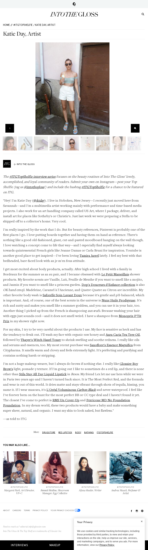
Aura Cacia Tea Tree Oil (123, 334)
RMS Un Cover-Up (65, 400)
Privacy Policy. (106, 545)
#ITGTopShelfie (23, 25)
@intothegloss (34, 187)
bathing (89, 432)
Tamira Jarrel (89, 255)
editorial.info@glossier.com (33, 526)
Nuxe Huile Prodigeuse (118, 300)
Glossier (74, 4)
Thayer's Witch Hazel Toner (41, 339)
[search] (143, 14)
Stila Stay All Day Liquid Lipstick (42, 374)
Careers (16, 510)
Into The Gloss (26, 164)
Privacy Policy (40, 510)
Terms (27, 510)
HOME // (8, 25)
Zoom (135, 128)
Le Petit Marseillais (115, 274)
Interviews (19, 545)
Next (138, 89)
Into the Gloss (74, 14)
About (6, 510)
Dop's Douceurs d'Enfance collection (108, 284)
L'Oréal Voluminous (71, 389)
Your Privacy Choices (62, 510)
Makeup (54, 545)
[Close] (141, 521)
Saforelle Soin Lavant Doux (62, 295)
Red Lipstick (65, 432)
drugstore (48, 432)
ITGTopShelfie (105, 432)
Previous (7, 89)
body (78, 432)
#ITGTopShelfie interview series (32, 176)
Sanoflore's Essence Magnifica (111, 345)
